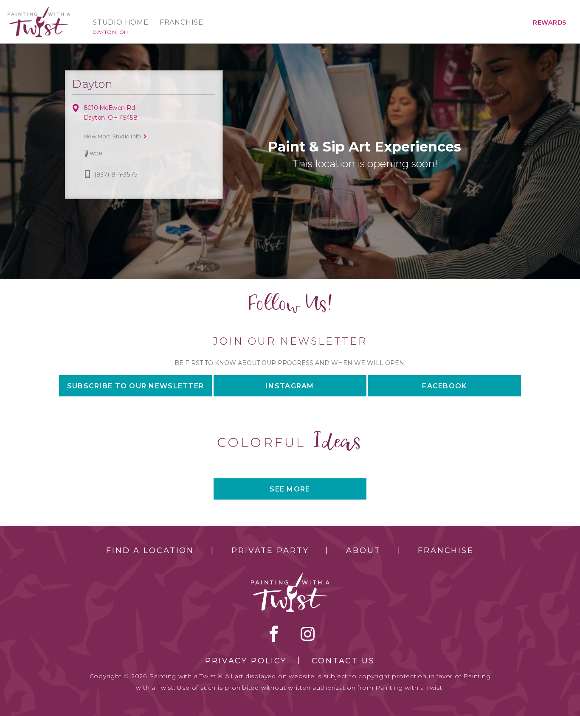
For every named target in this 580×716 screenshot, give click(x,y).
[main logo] (39, 10)
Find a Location (150, 550)
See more (290, 489)
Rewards (549, 22)
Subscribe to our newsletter (135, 386)
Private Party (270, 550)
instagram (308, 634)
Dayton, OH (110, 32)
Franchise (181, 22)
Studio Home (121, 22)
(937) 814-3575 (116, 174)
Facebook (444, 386)
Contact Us (343, 660)
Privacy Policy (246, 660)
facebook (274, 634)
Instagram (290, 386)
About (363, 550)
